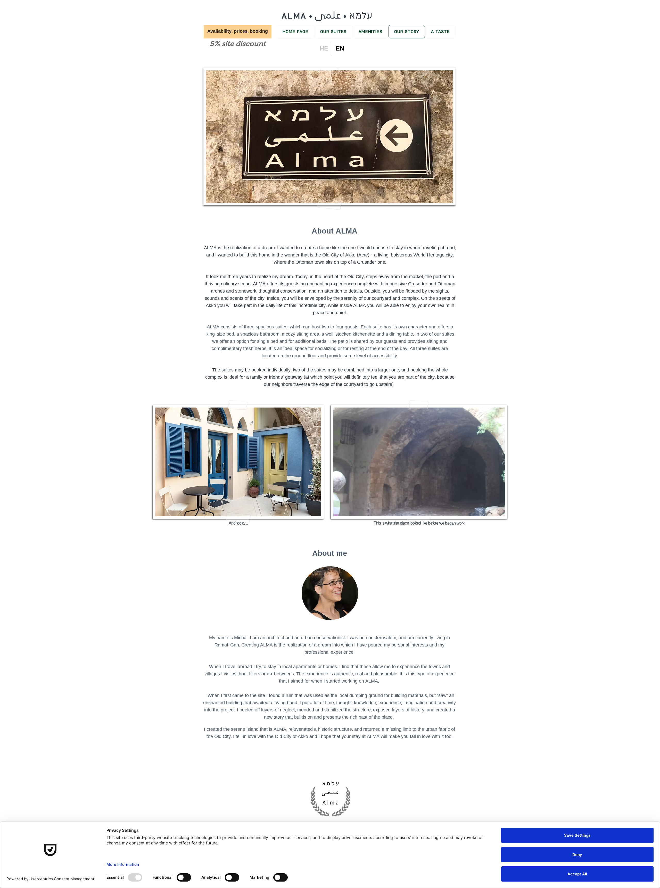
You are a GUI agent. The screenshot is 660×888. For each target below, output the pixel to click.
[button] (237, 31)
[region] (330, 797)
